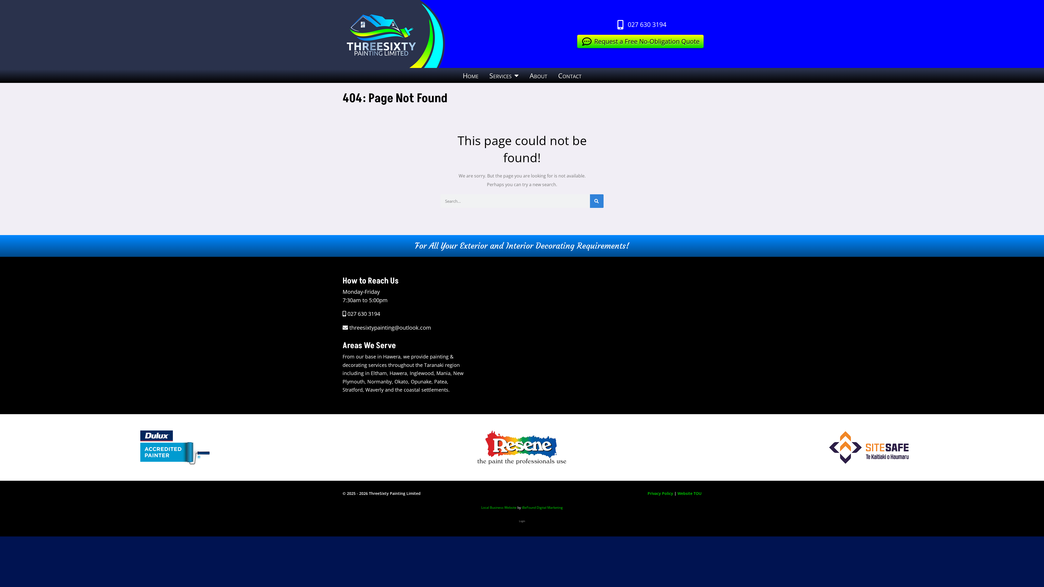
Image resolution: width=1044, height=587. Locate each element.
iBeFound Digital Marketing (542, 507)
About (538, 75)
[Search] (597, 201)
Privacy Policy (660, 493)
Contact (570, 75)
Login (522, 521)
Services (500, 75)
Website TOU (689, 493)
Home (470, 75)
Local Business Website (499, 507)
